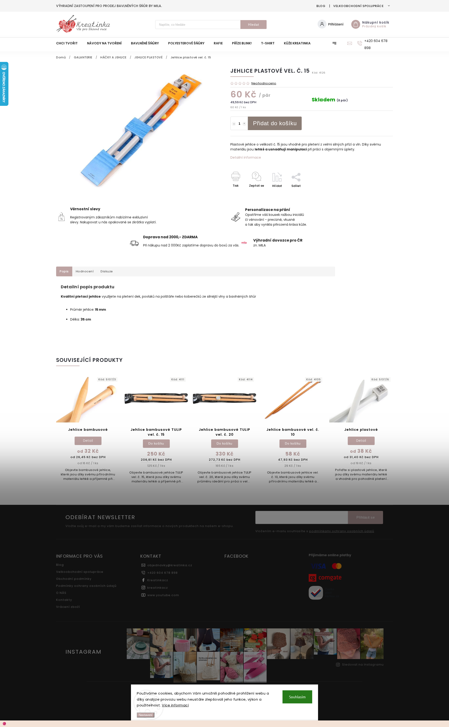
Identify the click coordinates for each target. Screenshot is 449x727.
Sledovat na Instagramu (363, 664)
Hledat (253, 24)
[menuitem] (69, 43)
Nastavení (145, 715)
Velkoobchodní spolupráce (358, 6)
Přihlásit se (365, 517)
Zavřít (377, 194)
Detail (88, 440)
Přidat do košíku (275, 123)
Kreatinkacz (157, 580)
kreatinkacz (157, 588)
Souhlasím (297, 697)
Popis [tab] (64, 271)
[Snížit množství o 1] (234, 124)
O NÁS (61, 593)
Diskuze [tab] (107, 271)
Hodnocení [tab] (85, 271)
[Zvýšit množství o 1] (244, 124)
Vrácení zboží (68, 607)
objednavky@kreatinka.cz (169, 565)
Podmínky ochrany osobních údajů (86, 586)
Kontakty (64, 600)
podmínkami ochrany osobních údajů (341, 531)
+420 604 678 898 (162, 573)
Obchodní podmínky (73, 579)
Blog (320, 6)
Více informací (175, 705)
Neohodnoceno (263, 83)
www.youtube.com (163, 595)
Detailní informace (245, 157)
